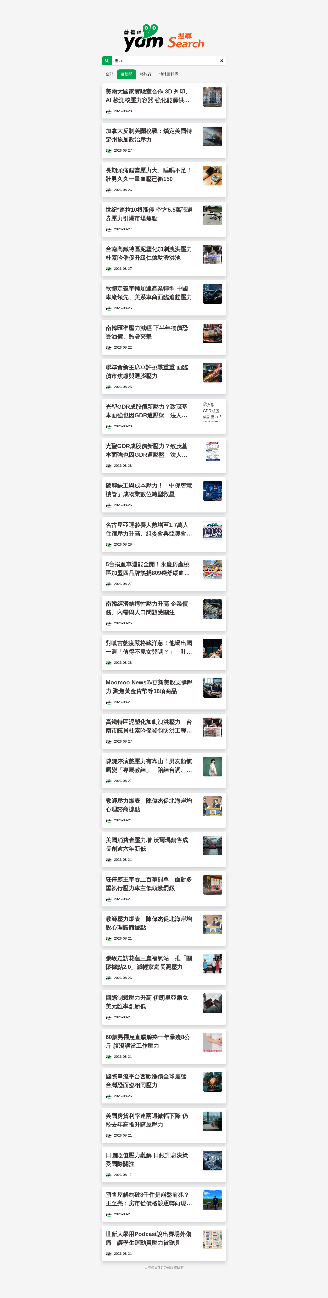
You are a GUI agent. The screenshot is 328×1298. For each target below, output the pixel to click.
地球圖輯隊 (168, 74)
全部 (109, 74)
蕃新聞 (126, 74)
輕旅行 (146, 74)
